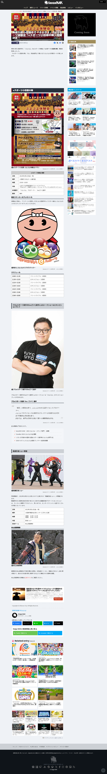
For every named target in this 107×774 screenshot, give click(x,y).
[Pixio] (82, 163)
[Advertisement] (37, 73)
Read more (58, 598)
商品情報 (63, 8)
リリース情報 (44, 8)
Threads (58, 623)
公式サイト (28, 578)
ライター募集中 (65, 746)
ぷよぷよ (23, 610)
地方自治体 (16, 610)
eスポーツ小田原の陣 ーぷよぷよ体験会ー (54, 168)
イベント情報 (54, 8)
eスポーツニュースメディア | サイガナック (53, 764)
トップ (26, 8)
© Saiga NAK (53, 769)
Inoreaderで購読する (47, 633)
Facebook (17, 623)
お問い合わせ (34, 746)
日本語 (101, 1)
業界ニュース (34, 8)
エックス (27, 623)
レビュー (70, 8)
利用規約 (42, 746)
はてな (46, 623)
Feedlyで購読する (21, 633)
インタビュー (79, 8)
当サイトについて (24, 746)
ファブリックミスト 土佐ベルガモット (53, 738)
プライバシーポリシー (52, 746)
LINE (37, 623)
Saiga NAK (53, 3)
